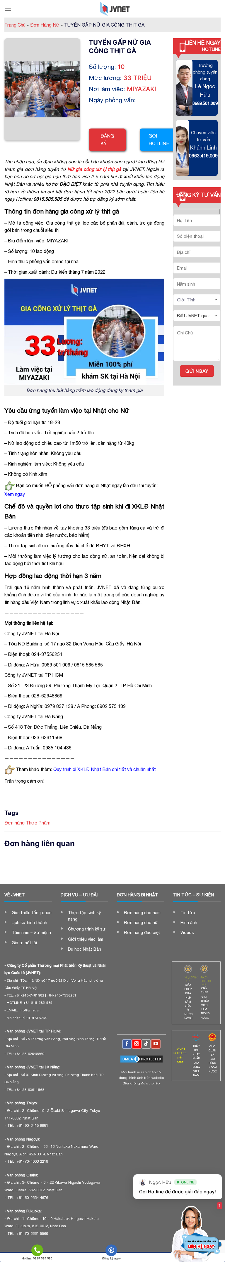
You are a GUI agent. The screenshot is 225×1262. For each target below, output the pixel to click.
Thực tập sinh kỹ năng (84, 915)
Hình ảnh (188, 922)
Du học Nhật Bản (84, 949)
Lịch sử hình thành (29, 922)
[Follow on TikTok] (146, 1044)
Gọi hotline (159, 139)
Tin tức (187, 912)
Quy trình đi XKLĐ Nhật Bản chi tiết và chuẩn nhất (105, 769)
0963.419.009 (203, 155)
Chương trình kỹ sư (86, 929)
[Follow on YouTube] (156, 1044)
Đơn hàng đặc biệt (142, 932)
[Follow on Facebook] (127, 1044)
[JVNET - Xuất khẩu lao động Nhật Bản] (115, 9)
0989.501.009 (205, 103)
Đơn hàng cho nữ (141, 922)
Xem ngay (14, 494)
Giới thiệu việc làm (85, 939)
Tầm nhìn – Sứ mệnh (31, 932)
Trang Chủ (16, 24)
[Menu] (7, 8)
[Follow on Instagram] (137, 1044)
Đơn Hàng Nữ (46, 24)
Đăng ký (107, 139)
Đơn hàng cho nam (142, 912)
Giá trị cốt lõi (24, 942)
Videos (187, 932)
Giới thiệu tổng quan (32, 912)
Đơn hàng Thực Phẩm (27, 822)
